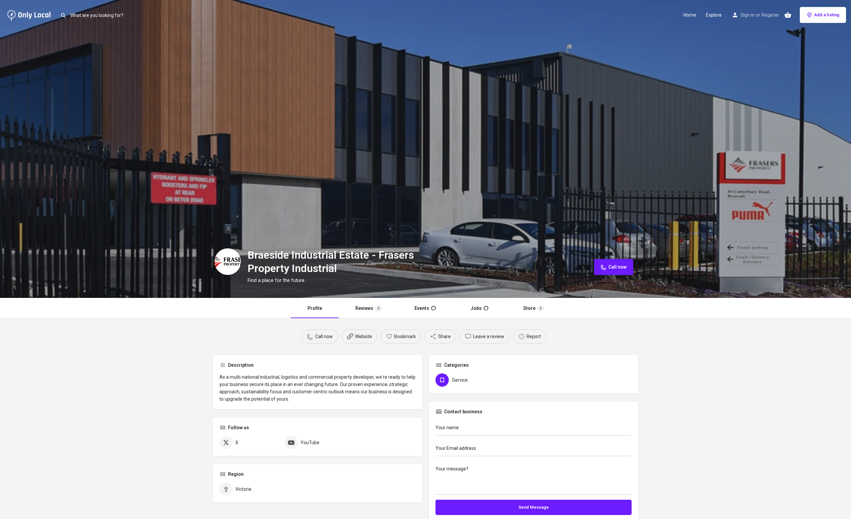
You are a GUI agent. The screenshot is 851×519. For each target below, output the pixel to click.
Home (689, 15)
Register (770, 15)
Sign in (748, 15)
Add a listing (826, 14)
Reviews (368, 308)
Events (425, 308)
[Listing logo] (227, 261)
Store (532, 308)
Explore (714, 15)
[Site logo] (30, 14)
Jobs (479, 308)
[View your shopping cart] (787, 15)
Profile (315, 308)
